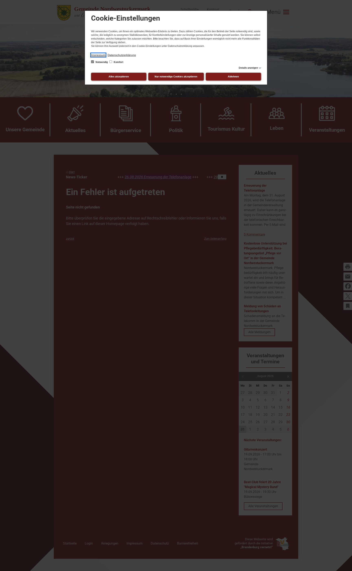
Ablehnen (233, 76)
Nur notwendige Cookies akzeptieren (176, 76)
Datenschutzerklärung (122, 55)
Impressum (98, 55)
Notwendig (101, 62)
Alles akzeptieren (119, 76)
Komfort (118, 62)
